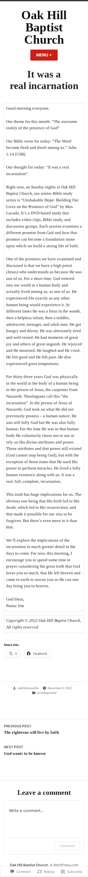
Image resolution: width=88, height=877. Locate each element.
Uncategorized (46, 692)
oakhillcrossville (28, 688)
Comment (67, 846)
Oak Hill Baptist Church (44, 27)
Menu (47, 54)
